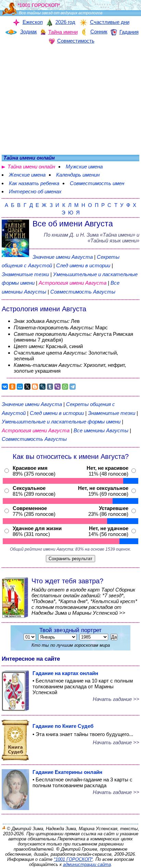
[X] (27, 387)
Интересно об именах (35, 191)
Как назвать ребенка (34, 183)
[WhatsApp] (65, 387)
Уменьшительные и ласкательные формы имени (61, 421)
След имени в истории (83, 265)
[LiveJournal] (42, 387)
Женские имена (27, 175)
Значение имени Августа (63, 257)
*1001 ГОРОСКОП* (73, 859)
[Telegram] (72, 387)
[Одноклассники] (12, 387)
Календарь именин (78, 175)
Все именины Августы (102, 430)
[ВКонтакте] (5, 387)
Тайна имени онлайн (31, 166)
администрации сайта (87, 864)
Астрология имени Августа (72, 283)
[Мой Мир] (20, 387)
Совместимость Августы (82, 292)
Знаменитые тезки (25, 274)
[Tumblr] (50, 387)
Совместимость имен (97, 183)
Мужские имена (84, 166)
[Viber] (57, 387)
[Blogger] (35, 387)
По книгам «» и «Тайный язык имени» (91, 237)
